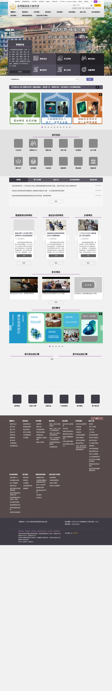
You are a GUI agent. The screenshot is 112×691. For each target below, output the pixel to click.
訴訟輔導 (59, 12)
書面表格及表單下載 (41, 503)
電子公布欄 (92, 438)
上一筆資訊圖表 (10, 328)
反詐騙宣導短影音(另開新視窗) (42, 127)
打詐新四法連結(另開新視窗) (60, 127)
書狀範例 (48, 12)
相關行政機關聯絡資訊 (68, 449)
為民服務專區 (95, 12)
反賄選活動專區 (54, 492)
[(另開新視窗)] (20, 400)
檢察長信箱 (13, 497)
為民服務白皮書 (14, 492)
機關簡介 (13, 12)
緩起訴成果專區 (56, 215)
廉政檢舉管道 (80, 455)
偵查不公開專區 (93, 466)
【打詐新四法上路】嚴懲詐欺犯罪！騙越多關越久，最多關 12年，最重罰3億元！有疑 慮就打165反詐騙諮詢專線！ (46, 87)
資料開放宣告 (56, 543)
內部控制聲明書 (93, 460)
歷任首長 (12, 438)
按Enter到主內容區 (6, 1)
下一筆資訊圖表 (102, 328)
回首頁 (80, 1)
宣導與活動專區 (80, 452)
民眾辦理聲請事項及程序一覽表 (15, 510)
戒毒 (93, 8)
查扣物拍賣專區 (93, 446)
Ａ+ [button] (99, 1)
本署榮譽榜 (13, 455)
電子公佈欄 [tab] (37, 179)
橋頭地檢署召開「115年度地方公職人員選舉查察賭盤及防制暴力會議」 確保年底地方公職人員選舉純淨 (44, 186)
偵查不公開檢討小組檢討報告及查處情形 (56, 346)
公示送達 (91, 444)
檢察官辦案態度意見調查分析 (53, 346)
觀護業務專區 (27, 438)
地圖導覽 (91, 70)
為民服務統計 (62, 346)
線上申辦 (49, 543)
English (48, 1)
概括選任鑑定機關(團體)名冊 (94, 481)
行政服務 (25, 495)
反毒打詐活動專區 (54, 497)
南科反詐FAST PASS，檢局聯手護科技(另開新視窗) (45, 127)
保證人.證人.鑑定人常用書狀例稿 (55, 446)
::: (9, 533)
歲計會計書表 (93, 452)
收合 (97, 430)
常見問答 (34, 1)
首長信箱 (41, 1)
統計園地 (13, 15)
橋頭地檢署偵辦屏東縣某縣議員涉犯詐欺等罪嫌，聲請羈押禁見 (31, 195)
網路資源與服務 (27, 15)
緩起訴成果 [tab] (93, 179)
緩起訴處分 (88, 8)
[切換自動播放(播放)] (97, 87)
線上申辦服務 (14, 495)
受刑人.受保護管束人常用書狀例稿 (54, 450)
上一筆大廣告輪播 (10, 108)
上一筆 (12, 237)
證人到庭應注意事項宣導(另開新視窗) (69, 127)
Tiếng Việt (54, 1)
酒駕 (83, 8)
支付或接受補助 (93, 455)
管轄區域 (20, 45)
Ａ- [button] (91, 1)
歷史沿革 (12, 444)
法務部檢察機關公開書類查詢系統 (41, 493)
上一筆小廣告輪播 (11, 400)
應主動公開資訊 (93, 449)
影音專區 (56, 272)
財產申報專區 (80, 449)
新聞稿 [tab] (18, 179)
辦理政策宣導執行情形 (94, 476)
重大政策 (67, 70)
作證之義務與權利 (68, 453)
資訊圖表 (56, 308)
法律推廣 (78, 438)
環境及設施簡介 (41, 444)
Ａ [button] (95, 1)
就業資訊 (39, 509)
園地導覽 (25, 489)
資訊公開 (82, 12)
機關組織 (12, 449)
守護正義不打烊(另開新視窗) (54, 127)
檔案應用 (91, 457)
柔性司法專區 (27, 444)
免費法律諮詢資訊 (68, 443)
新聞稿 (91, 436)
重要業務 (25, 12)
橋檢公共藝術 (40, 454)
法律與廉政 (71, 12)
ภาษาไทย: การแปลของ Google (67, 1)
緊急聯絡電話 (25, 1)
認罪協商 (74, 8)
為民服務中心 (14, 489)
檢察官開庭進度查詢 (15, 520)
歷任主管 (12, 441)
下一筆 (35, 237)
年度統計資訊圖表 (59, 346)
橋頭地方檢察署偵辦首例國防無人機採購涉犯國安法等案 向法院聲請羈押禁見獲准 (38, 190)
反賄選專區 (52, 489)
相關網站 (25, 500)
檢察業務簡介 (27, 436)
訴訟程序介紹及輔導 (68, 436)
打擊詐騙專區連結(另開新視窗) (63, 127)
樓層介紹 (39, 438)
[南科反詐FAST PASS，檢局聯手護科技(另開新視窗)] (56, 108)
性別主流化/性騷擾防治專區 (94, 472)
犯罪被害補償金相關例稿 (54, 455)
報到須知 (91, 59)
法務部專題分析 (27, 497)
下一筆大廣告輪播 (102, 108)
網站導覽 (17, 1)
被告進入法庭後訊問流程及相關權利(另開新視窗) (66, 127)
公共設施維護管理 (94, 468)
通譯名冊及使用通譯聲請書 (15, 501)
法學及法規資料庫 (81, 436)
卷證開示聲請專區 (15, 524)
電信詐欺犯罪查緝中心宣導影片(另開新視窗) (51, 127)
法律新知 (78, 444)
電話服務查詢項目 (15, 517)
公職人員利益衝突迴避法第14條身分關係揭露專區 (81, 459)
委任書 (79, 8)
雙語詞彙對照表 (93, 463)
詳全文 (20, 72)
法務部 (86, 1)
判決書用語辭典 (80, 446)
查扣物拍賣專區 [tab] (75, 179)
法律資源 (78, 441)
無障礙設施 (39, 446)
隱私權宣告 (21, 543)
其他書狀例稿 (53, 458)
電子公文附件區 (41, 496)
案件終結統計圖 (80, 354)
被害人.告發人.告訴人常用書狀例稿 (55, 441)
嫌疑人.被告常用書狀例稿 (54, 436)
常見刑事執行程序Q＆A (68, 456)
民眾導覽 (36, 12)
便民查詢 (56, 135)
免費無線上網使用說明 (41, 450)
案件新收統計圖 (32, 354)
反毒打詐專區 (53, 495)
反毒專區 (88, 215)
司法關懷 (25, 449)
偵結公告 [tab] (56, 179)
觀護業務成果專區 (23, 215)
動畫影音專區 (40, 499)
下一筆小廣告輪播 (100, 400)
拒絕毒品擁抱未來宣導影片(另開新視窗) (48, 127)
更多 (56, 201)
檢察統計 (25, 492)
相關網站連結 (40, 489)
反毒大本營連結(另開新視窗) (57, 127)
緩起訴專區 (26, 441)
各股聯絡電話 (14, 457)
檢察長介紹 (13, 436)
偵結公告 (91, 441)
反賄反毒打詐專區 (42, 15)
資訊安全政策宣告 (41, 543)
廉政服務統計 (50, 346)
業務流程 (43, 59)
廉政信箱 (27, 543)
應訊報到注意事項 (68, 446)
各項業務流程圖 (14, 514)
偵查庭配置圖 (40, 441)
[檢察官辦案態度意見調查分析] (56, 327)
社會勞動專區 (27, 446)
